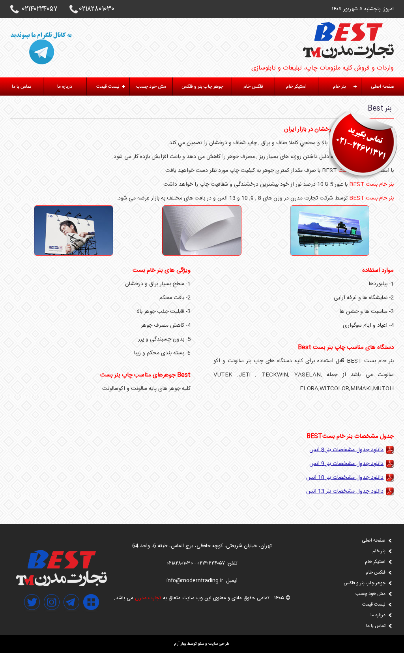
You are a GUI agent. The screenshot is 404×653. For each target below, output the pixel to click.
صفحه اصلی (383, 86)
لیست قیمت (108, 86)
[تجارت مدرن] (61, 585)
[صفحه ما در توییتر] (32, 619)
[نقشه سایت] (91, 619)
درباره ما (64, 86)
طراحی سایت (219, 644)
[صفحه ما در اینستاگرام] (52, 619)
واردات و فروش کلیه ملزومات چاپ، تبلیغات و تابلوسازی (322, 68)
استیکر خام (296, 86)
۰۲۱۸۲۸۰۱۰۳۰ (96, 9)
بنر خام (339, 86)
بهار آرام (180, 644)
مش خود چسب (151, 86)
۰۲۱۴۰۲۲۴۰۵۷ (40, 9)
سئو (201, 644)
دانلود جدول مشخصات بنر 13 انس (344, 491)
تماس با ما (21, 86)
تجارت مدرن (148, 598)
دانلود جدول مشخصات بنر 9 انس (346, 464)
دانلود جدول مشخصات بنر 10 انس (344, 477)
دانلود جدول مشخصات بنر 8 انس (346, 450)
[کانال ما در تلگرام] (71, 619)
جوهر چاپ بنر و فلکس (202, 86)
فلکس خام (253, 86)
